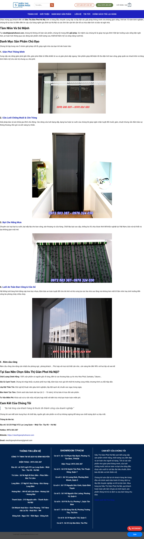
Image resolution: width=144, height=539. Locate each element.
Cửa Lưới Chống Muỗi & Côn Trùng (19, 117)
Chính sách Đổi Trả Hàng (104, 500)
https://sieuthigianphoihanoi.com (21, 435)
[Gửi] (52, 5)
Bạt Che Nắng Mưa (11, 222)
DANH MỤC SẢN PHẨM (61, 14)
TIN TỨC (86, 14)
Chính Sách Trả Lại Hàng (104, 14)
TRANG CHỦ (33, 14)
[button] (124, 5)
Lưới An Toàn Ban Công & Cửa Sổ (19, 287)
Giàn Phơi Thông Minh (13, 51)
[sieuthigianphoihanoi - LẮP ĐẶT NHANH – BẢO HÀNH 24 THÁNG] (22, 5)
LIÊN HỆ (78, 14)
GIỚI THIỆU (44, 14)
